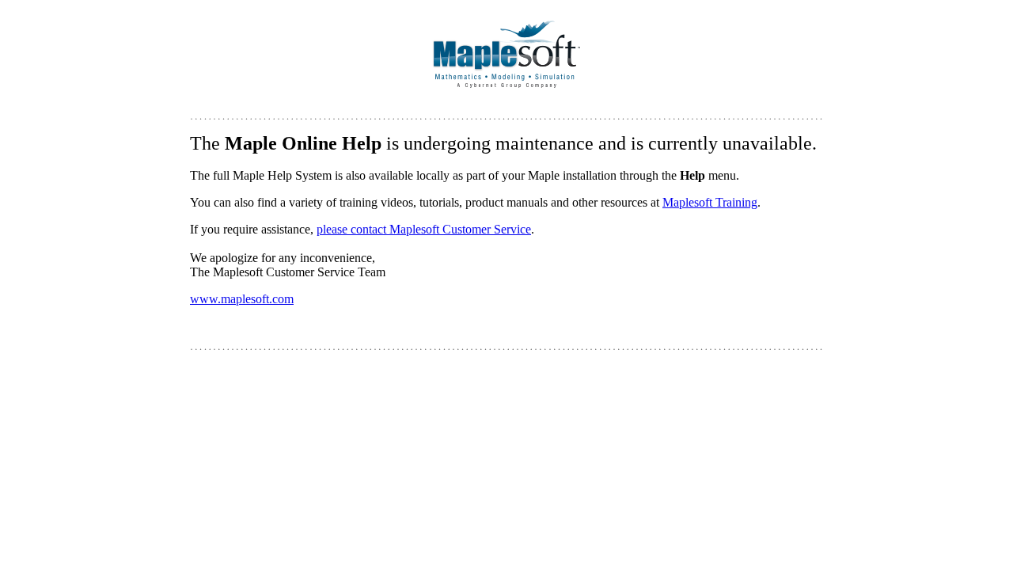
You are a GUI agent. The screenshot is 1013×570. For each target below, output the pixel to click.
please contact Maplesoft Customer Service (424, 229)
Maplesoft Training (709, 202)
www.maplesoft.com (242, 299)
